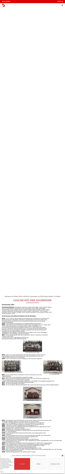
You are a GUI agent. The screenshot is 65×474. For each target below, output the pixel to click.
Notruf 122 (60, 1)
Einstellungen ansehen (55, 463)
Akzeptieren (22, 463)
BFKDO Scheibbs (6, 1)
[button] (62, 455)
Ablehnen (39, 463)
